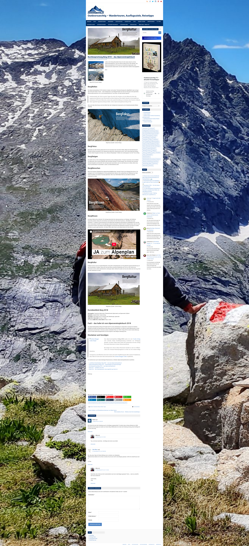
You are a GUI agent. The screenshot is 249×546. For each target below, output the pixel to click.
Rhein (153, 146)
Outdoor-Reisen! (101, 24)
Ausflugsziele (119, 21)
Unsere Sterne (141, 21)
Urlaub (144, 154)
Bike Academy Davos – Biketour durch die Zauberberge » (127, 411)
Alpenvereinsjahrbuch (92, 402)
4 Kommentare (137, 406)
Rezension (149, 146)
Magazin (89, 21)
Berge (156, 130)
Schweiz (144, 148)
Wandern (158, 159)
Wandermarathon (146, 156)
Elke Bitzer (94, 449)
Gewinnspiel (153, 137)
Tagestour (154, 150)
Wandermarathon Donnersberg (149, 159)
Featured (95, 406)
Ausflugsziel (151, 128)
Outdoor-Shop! (91, 24)
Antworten (90, 431)
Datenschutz (151, 544)
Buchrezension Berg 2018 (121, 402)
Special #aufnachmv (151, 148)
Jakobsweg (155, 139)
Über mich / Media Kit (144, 24)
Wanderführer (149, 154)
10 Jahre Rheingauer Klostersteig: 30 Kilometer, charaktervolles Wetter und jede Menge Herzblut (151, 190)
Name (90, 512)
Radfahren (110, 21)
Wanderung (155, 163)
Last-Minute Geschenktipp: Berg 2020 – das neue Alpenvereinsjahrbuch (105, 363)
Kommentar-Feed (93, 538)
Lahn (144, 141)
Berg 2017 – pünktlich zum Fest (96, 367)
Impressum (158, 544)
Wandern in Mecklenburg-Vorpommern (150, 161)
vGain (148, 198)
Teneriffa (149, 152)
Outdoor (144, 143)
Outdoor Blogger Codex (121, 356)
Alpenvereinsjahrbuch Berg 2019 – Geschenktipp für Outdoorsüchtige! (105, 364)
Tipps (134, 21)
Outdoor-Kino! (124, 24)
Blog (95, 21)
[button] (92, 397)
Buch (144, 133)
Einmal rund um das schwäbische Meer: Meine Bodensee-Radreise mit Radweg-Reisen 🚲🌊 (150, 177)
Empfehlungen (151, 21)
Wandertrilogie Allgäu (147, 163)
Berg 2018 (113, 402)
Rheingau (158, 146)
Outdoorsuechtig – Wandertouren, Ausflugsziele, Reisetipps (121, 15)
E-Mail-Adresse (92, 516)
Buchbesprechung (149, 133)
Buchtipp (156, 133)
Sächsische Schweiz (147, 150)
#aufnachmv (145, 128)
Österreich (151, 165)
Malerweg (148, 141)
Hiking (150, 139)
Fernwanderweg (146, 137)
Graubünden (145, 139)
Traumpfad (158, 152)
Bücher (91, 406)
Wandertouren (102, 21)
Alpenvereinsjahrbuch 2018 (103, 402)
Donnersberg (149, 135)
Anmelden (91, 535)
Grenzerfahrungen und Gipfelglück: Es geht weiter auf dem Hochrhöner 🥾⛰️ (151, 182)
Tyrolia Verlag (136, 339)
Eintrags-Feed (92, 537)
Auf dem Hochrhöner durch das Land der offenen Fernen (154, 256)
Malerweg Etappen (155, 141)
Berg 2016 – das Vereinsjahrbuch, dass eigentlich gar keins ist (103, 369)
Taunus (144, 152)
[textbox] (114, 366)
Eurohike (155, 135)
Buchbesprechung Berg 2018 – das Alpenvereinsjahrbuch (102, 366)
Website (90, 520)
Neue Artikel (100, 406)
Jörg (106, 59)
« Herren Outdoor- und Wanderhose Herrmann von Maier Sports (102, 410)
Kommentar (91, 494)
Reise (158, 143)
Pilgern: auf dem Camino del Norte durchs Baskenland (153, 215)
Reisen (144, 146)
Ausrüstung (128, 21)
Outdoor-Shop (135, 544)
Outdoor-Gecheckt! (113, 24)
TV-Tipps (159, 21)
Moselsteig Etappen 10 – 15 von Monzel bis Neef (153, 243)
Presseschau (133, 24)
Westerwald (145, 165)
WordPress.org (92, 540)
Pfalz (148, 143)
